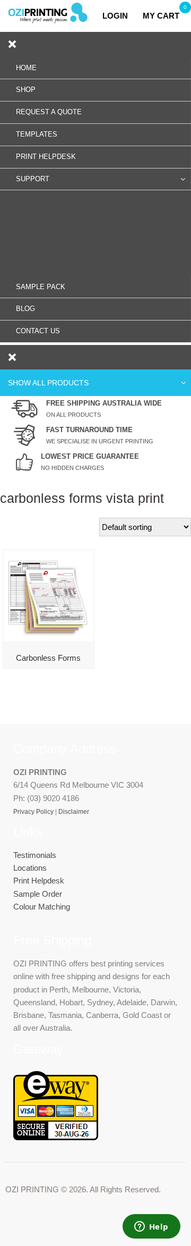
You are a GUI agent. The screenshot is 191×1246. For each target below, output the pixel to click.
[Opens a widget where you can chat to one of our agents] (151, 1227)
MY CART (161, 15)
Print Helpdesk (38, 880)
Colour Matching (41, 906)
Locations (30, 867)
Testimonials (34, 855)
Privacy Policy (33, 811)
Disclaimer (73, 811)
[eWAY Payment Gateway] (55, 1137)
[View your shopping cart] (138, 15)
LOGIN (118, 15)
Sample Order (37, 893)
